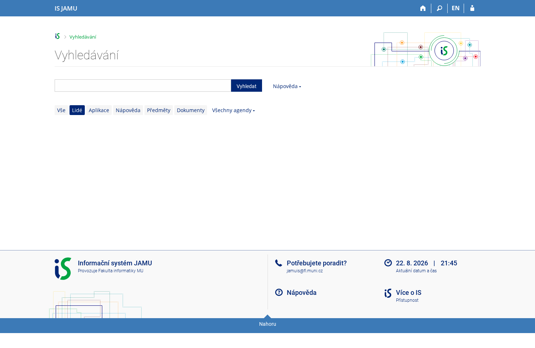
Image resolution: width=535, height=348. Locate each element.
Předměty (158, 110)
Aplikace (99, 110)
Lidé (77, 110)
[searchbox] (143, 85)
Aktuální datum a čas (416, 270)
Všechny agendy (231, 110)
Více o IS (408, 292)
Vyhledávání (83, 36)
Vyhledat (247, 86)
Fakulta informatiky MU (120, 270)
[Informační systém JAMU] (58, 36)
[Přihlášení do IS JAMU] (472, 8)
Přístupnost (407, 300)
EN (456, 8)
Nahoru (267, 324)
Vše (61, 110)
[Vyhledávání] (439, 8)
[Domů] (423, 8)
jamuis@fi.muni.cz (305, 270)
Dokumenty (191, 110)
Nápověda (285, 86)
